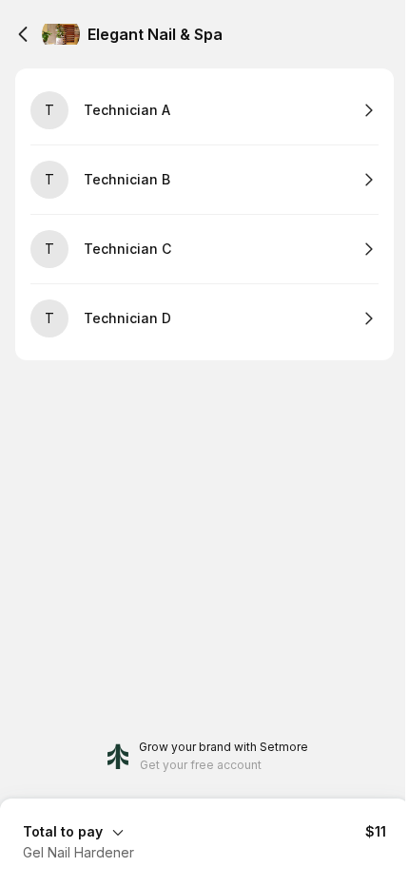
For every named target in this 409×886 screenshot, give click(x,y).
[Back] (23, 34)
